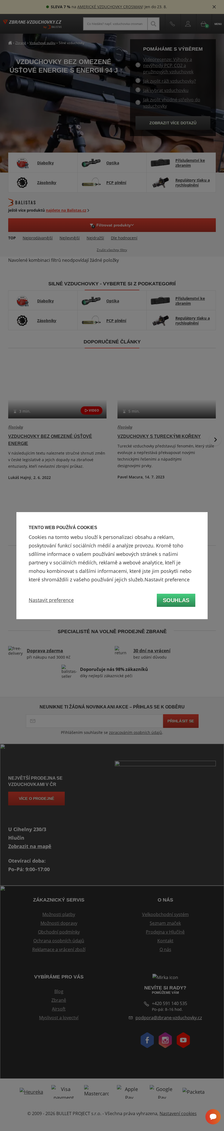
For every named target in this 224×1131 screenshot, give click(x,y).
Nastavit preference (51, 600)
